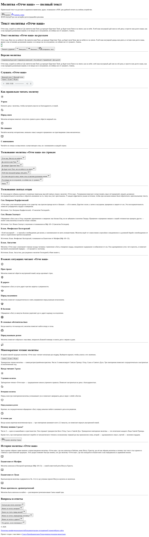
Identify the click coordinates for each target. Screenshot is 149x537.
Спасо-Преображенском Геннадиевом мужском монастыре (44, 534)
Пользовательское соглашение (36, 530)
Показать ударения (8, 49)
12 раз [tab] (10, 358)
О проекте (51, 530)
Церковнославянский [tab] (25, 60)
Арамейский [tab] (47, 60)
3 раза (4, 79)
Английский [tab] (38, 60)
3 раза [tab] (4, 358)
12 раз (10, 79)
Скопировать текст (48, 49)
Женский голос (18, 77)
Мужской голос (7, 77)
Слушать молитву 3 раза (12, 440)
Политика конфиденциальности (13, 530)
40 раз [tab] (16, 358)
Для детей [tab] (56, 60)
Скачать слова (19, 15)
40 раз (16, 79)
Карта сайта (59, 530)
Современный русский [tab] (9, 60)
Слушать (7, 15)
